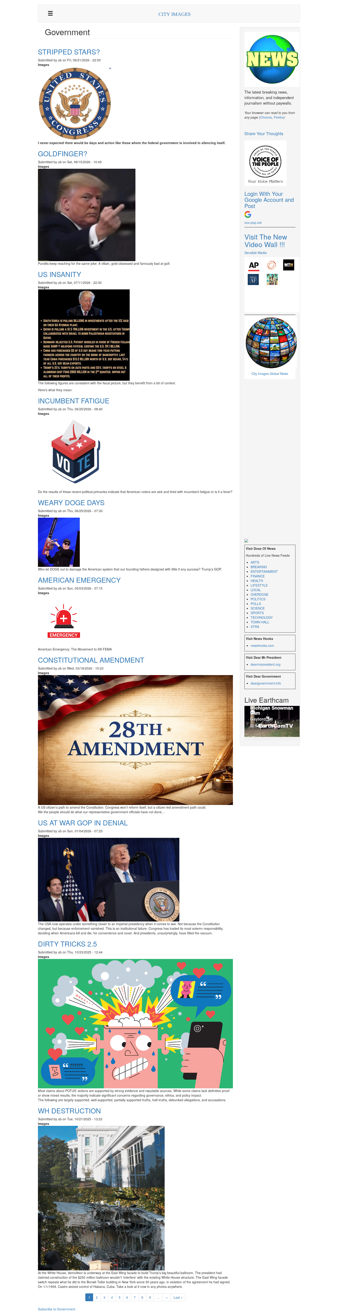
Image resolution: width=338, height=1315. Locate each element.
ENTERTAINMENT (264, 571)
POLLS (256, 603)
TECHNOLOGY (262, 617)
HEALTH (257, 580)
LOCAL (256, 590)
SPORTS (257, 612)
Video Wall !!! (264, 244)
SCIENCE (258, 608)
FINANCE (258, 576)
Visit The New (265, 237)
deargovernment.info (266, 683)
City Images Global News (270, 373)
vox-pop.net (253, 222)
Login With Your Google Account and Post (269, 199)
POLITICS (258, 599)
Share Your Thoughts (263, 133)
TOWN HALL (260, 622)
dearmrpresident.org (266, 664)
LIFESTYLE (259, 585)
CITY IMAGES (174, 14)
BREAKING (259, 567)
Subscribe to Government (56, 1309)
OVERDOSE (259, 594)
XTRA (255, 626)
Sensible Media (255, 252)
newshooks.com (262, 645)
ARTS (255, 562)
